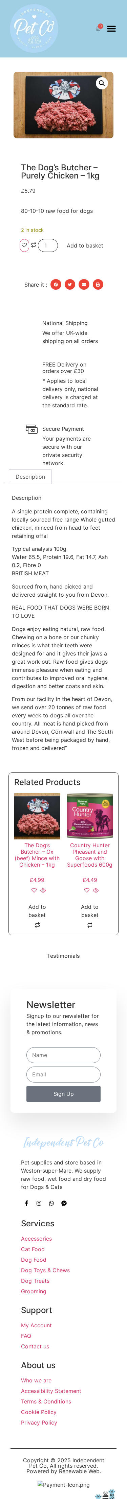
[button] (111, 28)
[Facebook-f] (26, 1203)
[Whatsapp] (51, 1203)
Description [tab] (30, 476)
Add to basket (85, 245)
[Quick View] (42, 890)
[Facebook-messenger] (64, 1203)
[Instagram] (39, 1203)
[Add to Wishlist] (24, 245)
